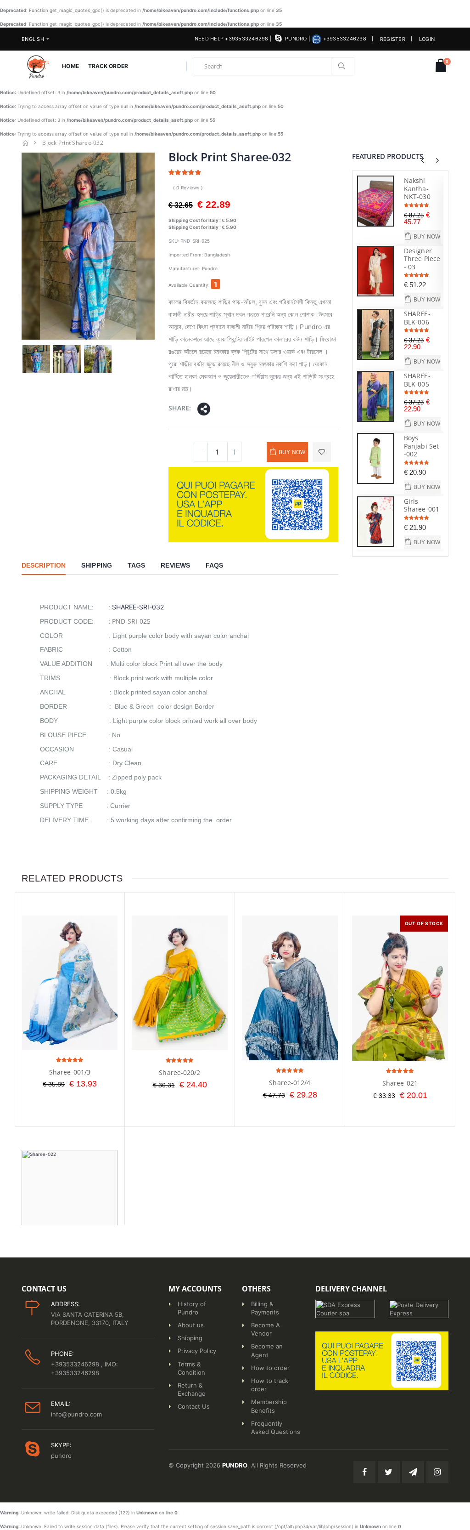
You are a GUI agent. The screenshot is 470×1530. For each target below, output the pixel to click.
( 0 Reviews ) (188, 187)
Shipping (190, 1338)
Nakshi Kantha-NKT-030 (417, 188)
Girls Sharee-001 (421, 505)
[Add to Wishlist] (322, 452)
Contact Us (194, 1406)
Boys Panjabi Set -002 (421, 445)
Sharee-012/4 (289, 1082)
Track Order (108, 66)
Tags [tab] (136, 565)
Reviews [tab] (175, 565)
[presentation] (422, 160)
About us (191, 1325)
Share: (179, 407)
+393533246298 (343, 38)
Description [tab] (44, 565)
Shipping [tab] (96, 565)
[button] (440, 66)
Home (70, 66)
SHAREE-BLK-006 (417, 317)
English (33, 39)
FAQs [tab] (214, 565)
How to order (270, 1367)
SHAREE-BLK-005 (417, 379)
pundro (296, 38)
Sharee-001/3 (69, 1072)
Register (392, 39)
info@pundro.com (76, 1414)
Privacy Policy (197, 1350)
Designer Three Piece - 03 (422, 258)
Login (427, 39)
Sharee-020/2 (179, 1072)
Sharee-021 (400, 1083)
